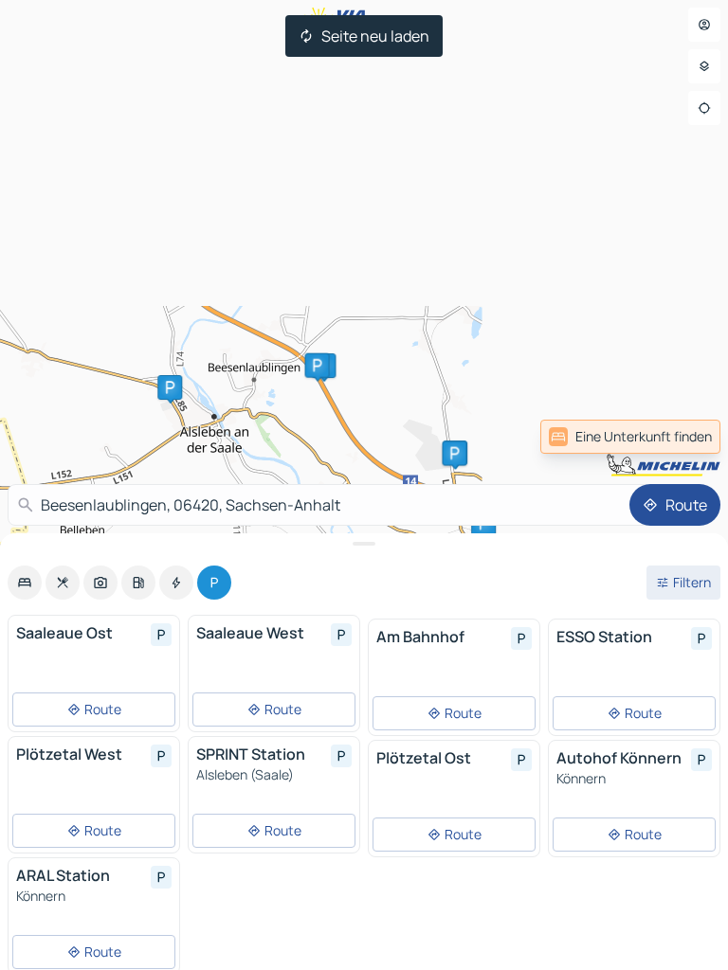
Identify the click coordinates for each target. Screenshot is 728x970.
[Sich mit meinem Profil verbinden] (704, 25)
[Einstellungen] (704, 66)
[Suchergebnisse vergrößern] (364, 543)
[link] (678, 437)
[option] (25, 583)
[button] (317, 365)
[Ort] (704, 108)
